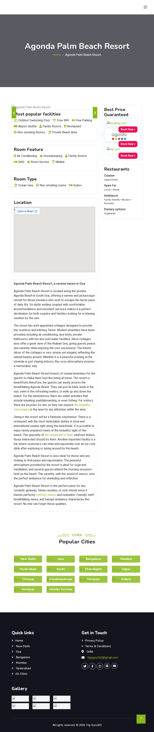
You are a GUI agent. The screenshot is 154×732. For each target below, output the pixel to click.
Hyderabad (23, 668)
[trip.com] (113, 149)
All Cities (21, 674)
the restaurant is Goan (59, 435)
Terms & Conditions (98, 646)
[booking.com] (116, 123)
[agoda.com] (119, 136)
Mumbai (21, 663)
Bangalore (22, 657)
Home (57, 55)
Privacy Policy (94, 640)
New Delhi (22, 646)
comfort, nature (46, 495)
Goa (18, 652)
